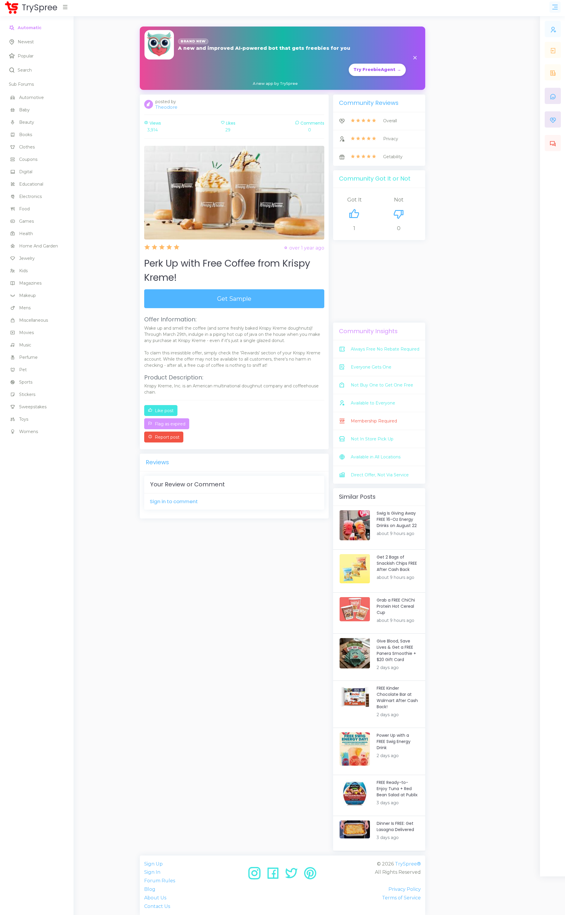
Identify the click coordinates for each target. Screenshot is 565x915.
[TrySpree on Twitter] (293, 875)
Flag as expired (169, 424)
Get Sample (234, 298)
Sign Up (153, 864)
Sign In (152, 872)
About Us (155, 898)
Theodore (166, 107)
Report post (167, 437)
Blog (149, 889)
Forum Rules (159, 880)
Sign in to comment (174, 501)
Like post (164, 410)
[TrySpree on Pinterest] (310, 875)
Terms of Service (401, 898)
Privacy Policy (404, 889)
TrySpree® (408, 864)
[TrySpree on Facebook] (275, 875)
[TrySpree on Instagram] (256, 875)
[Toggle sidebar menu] (555, 7)
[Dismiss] (415, 58)
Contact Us (157, 906)
